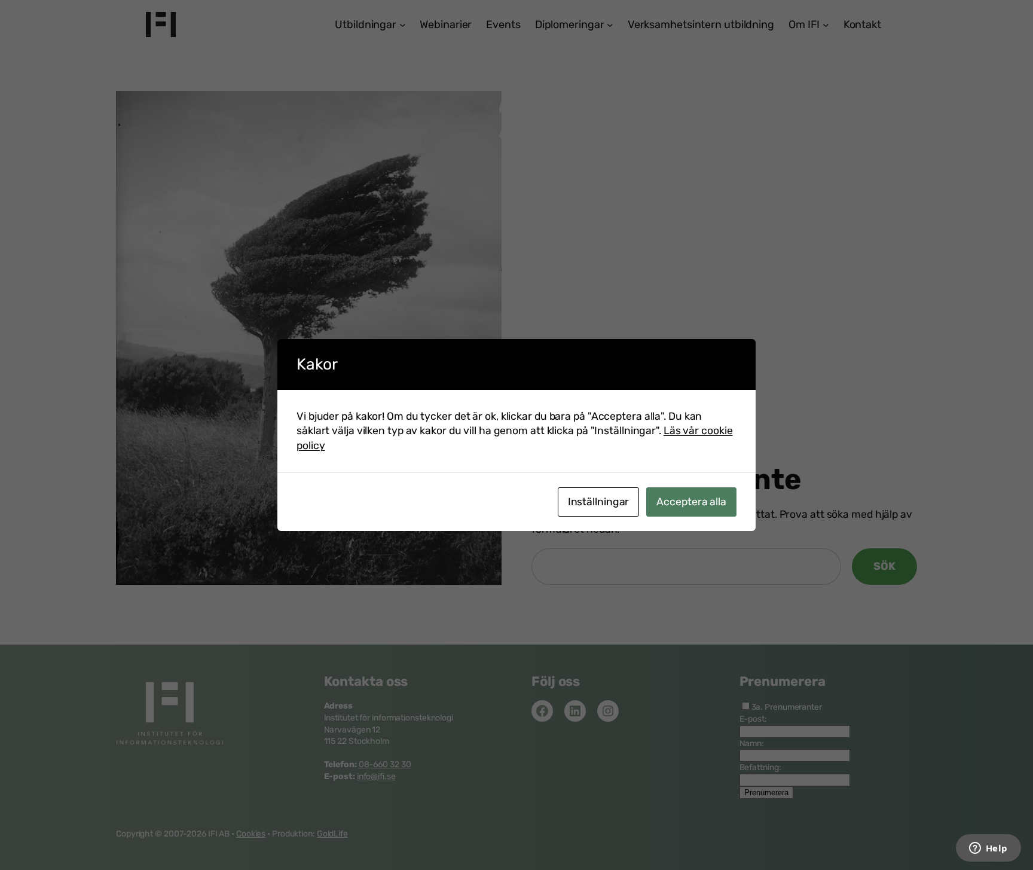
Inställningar (598, 502)
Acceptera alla (691, 502)
